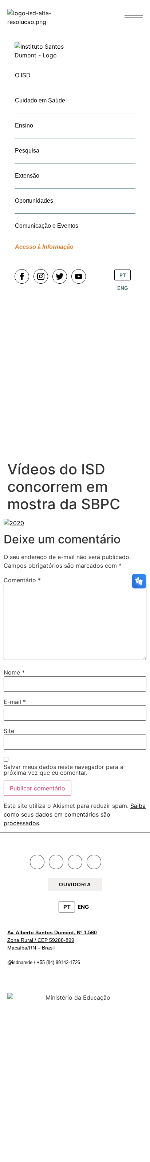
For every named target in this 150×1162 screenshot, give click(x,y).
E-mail (15, 702)
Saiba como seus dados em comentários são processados (75, 814)
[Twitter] (75, 862)
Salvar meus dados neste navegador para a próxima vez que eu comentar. (63, 770)
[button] (134, 16)
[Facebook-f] (37, 862)
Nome (14, 672)
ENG (83, 906)
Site (9, 731)
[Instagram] (56, 862)
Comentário (22, 580)
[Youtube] (94, 862)
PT (67, 906)
